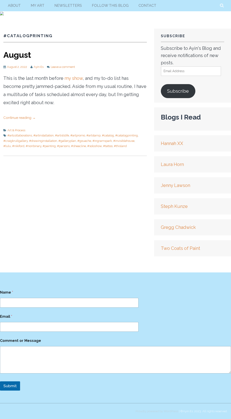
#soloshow (94, 146)
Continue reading (19, 118)
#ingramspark (102, 141)
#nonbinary (33, 146)
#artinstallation (43, 135)
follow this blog (110, 5)
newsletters (68, 5)
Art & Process (16, 130)
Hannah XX (172, 143)
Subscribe (178, 91)
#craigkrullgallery (15, 141)
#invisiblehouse (123, 141)
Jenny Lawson (175, 185)
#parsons (63, 146)
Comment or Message (20, 340)
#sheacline (78, 146)
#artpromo (77, 135)
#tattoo (108, 146)
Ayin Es (39, 67)
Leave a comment (63, 67)
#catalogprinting (126, 135)
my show (74, 78)
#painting (49, 146)
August (17, 55)
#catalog (108, 135)
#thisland (120, 146)
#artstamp (93, 135)
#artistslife (62, 135)
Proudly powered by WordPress (157, 411)
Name (6, 292)
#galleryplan (67, 141)
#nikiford (18, 146)
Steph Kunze (174, 206)
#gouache (84, 141)
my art (37, 5)
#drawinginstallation (43, 141)
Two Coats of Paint (180, 248)
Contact (147, 5)
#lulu (7, 146)
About (14, 5)
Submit (10, 386)
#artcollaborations (19, 135)
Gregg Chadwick (178, 227)
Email (6, 316)
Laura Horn (172, 164)
